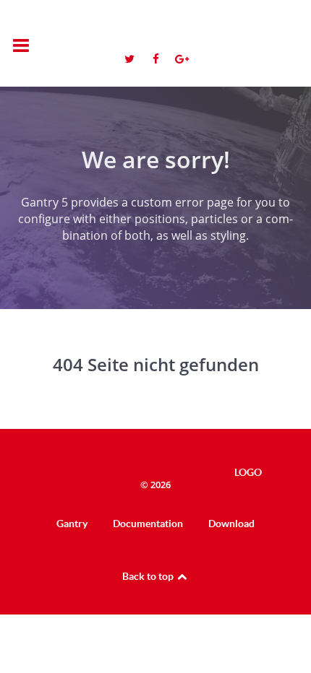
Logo (232, 35)
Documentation (148, 523)
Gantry (72, 523)
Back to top (149, 576)
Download (231, 523)
